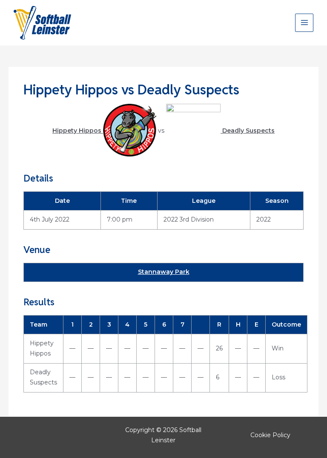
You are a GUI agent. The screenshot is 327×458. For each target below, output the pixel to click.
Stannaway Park (163, 272)
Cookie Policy (270, 435)
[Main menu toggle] (304, 23)
